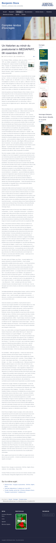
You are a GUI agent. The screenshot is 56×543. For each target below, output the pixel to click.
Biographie (11, 12)
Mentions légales (6, 524)
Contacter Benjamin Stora (7, 515)
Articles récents (40, 12)
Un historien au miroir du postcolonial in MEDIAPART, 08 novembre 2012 (18, 49)
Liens (3, 519)
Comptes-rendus (23, 499)
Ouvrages (19, 12)
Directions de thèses (8, 14)
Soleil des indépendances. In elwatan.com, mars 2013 (17, 488)
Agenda (17, 14)
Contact (24, 14)
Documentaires (29, 12)
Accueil (5, 12)
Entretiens (49, 12)
